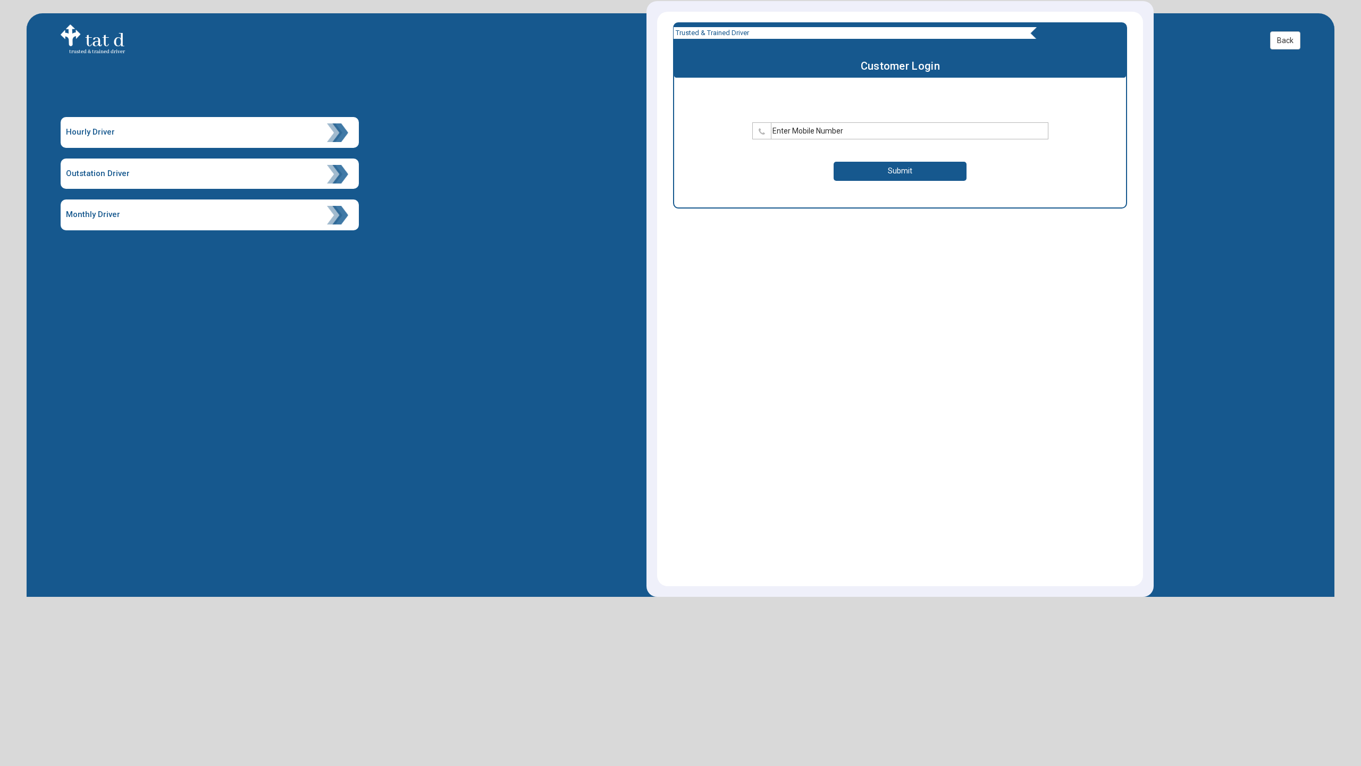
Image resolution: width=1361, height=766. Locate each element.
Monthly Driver (93, 214)
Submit (900, 170)
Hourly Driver (90, 132)
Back (1285, 40)
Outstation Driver (98, 173)
